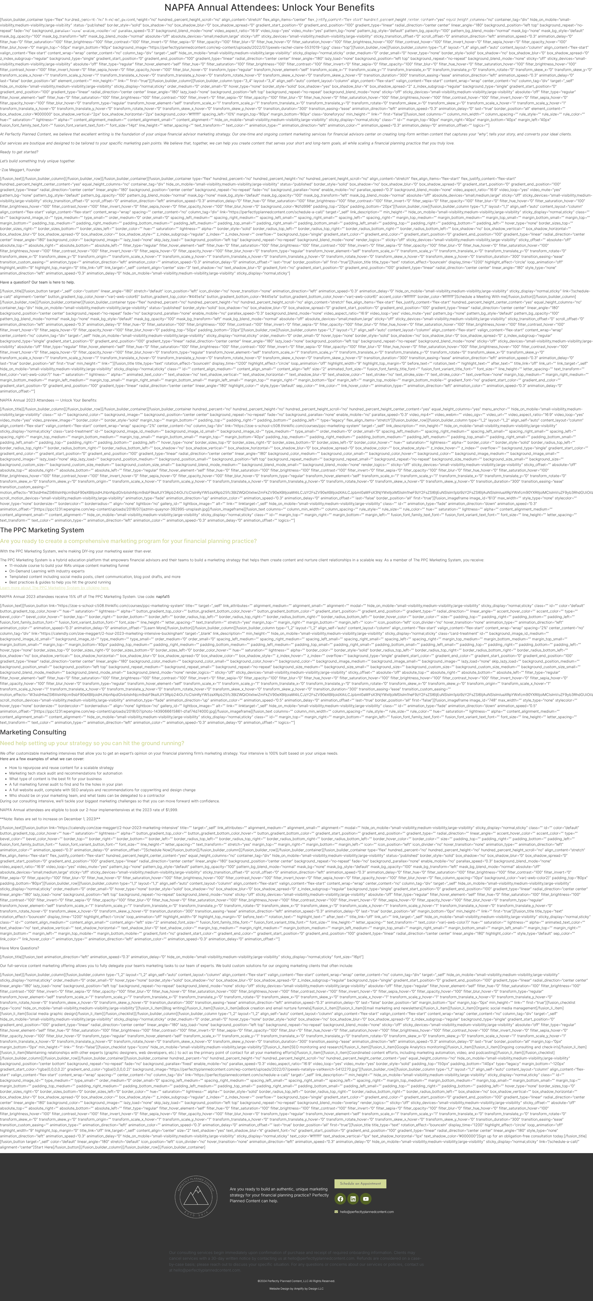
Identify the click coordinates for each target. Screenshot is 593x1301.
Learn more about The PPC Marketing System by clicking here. (54, 587)
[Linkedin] (353, 1199)
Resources (417, 21)
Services (379, 21)
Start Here (347, 21)
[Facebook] (340, 1199)
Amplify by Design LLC (309, 1288)
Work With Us (461, 21)
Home (318, 21)
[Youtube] (366, 1199)
